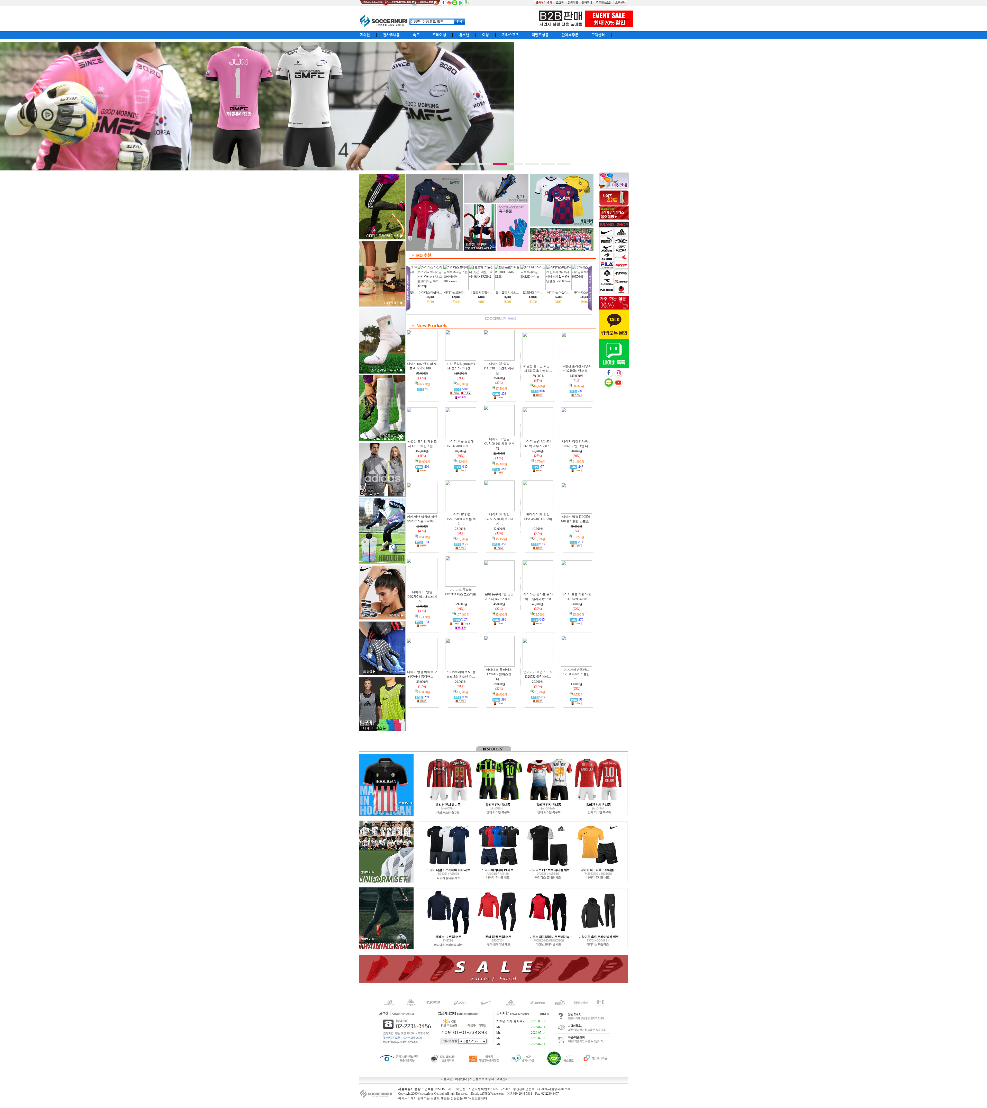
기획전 (365, 35)
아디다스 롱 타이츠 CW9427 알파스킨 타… (499, 674)
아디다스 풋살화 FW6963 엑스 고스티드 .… (460, 594)
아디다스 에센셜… (575, 297)
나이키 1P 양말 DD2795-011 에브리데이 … (422, 596)
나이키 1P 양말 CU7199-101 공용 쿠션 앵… (499, 443)
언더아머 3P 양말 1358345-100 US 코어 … (538, 519)
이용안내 (461, 1079)
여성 (485, 35)
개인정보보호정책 (481, 1079)
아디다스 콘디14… (524, 297)
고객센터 (598, 35)
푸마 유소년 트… (498, 297)
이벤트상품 (540, 35)
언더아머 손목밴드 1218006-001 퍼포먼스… (576, 674)
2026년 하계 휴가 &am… (512, 1021)
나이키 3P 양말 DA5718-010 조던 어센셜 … (499, 368)
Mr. (498, 1027)
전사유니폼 (391, 35)
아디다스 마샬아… (472, 297)
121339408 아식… (447, 297)
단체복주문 (570, 35)
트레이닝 (439, 35)
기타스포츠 (510, 35)
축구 (416, 35)
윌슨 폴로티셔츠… (421, 297)
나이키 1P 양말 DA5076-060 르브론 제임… (460, 519)
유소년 (464, 35)
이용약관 (447, 1079)
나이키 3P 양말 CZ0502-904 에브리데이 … (499, 519)
